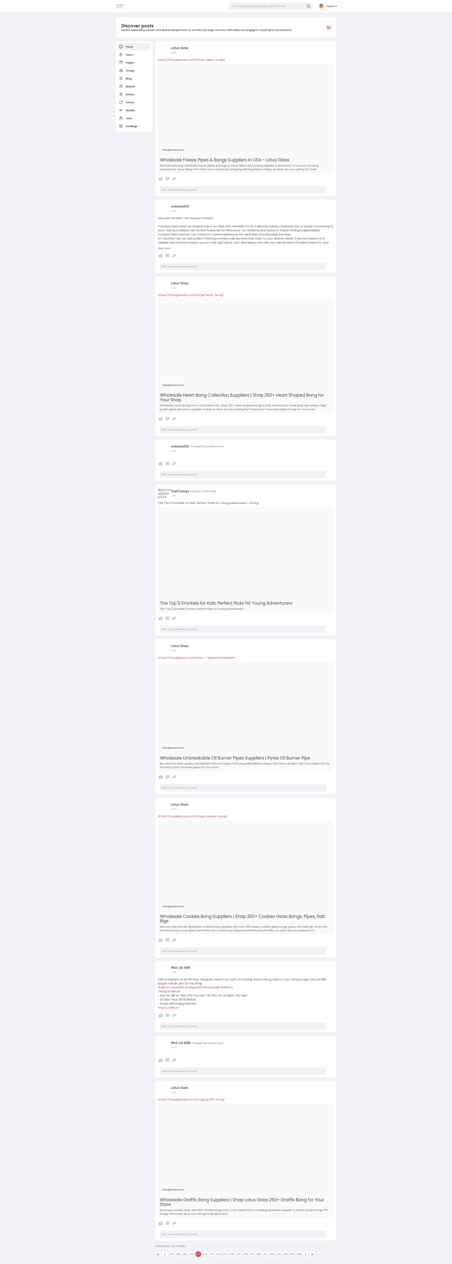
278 (245, 1254)
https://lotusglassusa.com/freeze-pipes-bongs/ (191, 60)
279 (252, 1254)
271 (198, 1254)
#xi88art (227, 987)
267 (171, 1254)
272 (205, 1254)
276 (232, 1254)
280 (259, 1254)
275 (225, 1254)
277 (238, 1254)
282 (272, 1254)
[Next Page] (305, 1254)
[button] (271, 6)
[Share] (174, 179)
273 (212, 1254)
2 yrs (173, 52)
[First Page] (158, 1254)
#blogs (254, 503)
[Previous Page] (165, 1254)
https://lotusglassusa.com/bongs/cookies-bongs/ (193, 816)
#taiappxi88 (193, 987)
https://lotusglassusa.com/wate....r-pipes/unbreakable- (197, 658)
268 (178, 1254)
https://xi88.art (168, 1008)
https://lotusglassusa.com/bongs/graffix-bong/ (191, 1099)
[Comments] (168, 179)
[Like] (167, 179)
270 (191, 1254)
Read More (164, 248)
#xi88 (162, 987)
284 (285, 1254)
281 (265, 1254)
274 (218, 1254)
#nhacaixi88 (175, 987)
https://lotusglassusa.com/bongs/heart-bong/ (191, 295)
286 (299, 1254)
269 (185, 1254)
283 (279, 1254)
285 (292, 1254)
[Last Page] (312, 1254)
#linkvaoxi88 (211, 987)
